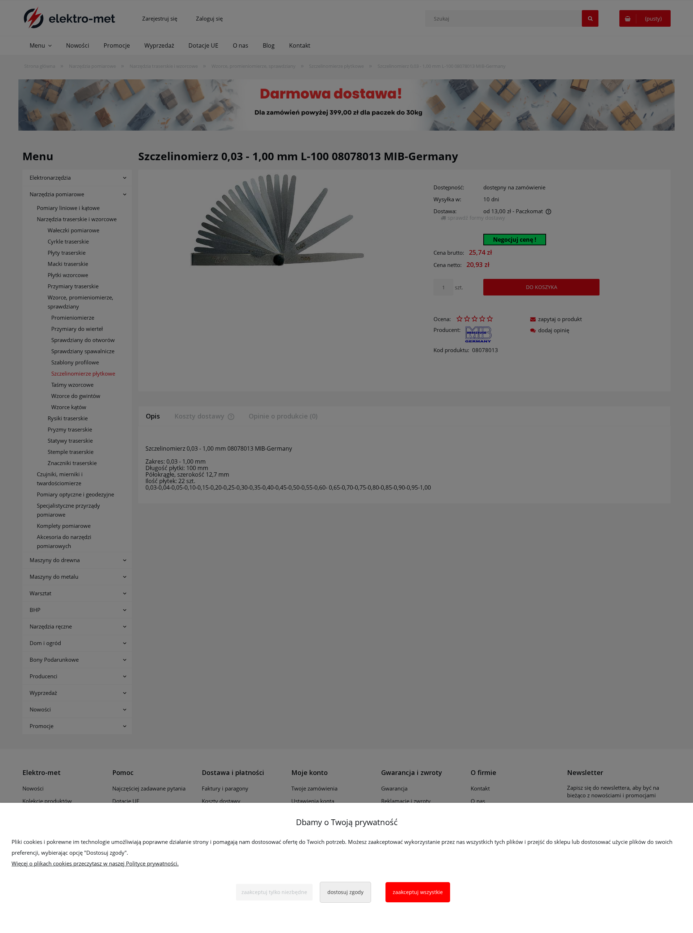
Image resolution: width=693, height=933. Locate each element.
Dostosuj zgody (345, 892)
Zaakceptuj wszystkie (418, 892)
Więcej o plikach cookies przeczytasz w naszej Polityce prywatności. (95, 863)
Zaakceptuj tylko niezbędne (274, 892)
